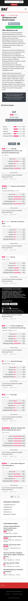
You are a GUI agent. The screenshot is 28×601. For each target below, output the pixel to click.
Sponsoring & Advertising (14, 597)
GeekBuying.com (7, 507)
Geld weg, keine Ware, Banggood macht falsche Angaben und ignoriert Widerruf (13, 554)
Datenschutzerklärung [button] (7, 300)
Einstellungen (14, 308)
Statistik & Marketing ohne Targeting (12, 310)
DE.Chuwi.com (11, 574)
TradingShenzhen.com (9, 504)
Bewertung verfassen (15, 120)
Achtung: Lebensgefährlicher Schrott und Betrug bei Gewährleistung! (11, 528)
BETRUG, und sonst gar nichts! (12, 544)
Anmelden (14, 4)
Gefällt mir (5, 179)
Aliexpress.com (7, 512)
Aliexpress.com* (14, 23)
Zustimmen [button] (13, 304)
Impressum (7, 594)
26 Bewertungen (13, 15)
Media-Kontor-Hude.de (9, 514)
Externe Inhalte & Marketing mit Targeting (13, 311)
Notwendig (6, 308)
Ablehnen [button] (6, 304)
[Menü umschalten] (25, 9)
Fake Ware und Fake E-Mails (11, 563)
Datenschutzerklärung (17, 594)
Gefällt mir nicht (13, 179)
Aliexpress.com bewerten (15, 27)
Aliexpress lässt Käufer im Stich (12, 536)
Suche (20, 1)
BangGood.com (7, 509)
